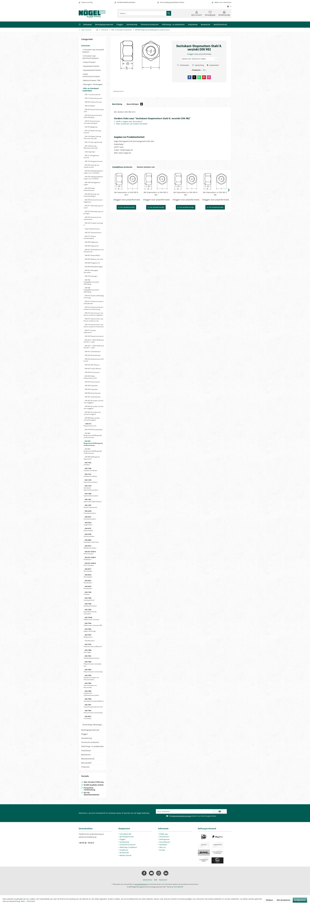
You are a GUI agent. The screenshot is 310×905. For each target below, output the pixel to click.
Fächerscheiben (89, 535)
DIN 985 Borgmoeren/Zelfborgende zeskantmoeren (93, 451)
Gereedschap (86, 738)
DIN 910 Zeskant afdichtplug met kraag (94, 297)
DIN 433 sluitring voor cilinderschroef (91, 166)
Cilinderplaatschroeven (91, 657)
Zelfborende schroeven (91, 618)
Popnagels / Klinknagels (93, 84)
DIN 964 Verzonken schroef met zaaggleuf (93, 407)
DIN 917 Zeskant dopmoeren (90, 331)
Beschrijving (117, 104)
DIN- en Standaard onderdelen (90, 89)
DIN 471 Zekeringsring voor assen (93, 207)
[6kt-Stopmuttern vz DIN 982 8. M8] (215, 181)
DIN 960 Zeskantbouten (92, 393)
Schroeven (85, 45)
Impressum (163, 880)
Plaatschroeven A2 (90, 425)
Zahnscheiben (88, 529)
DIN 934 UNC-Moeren (92, 365)
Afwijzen (269, 900)
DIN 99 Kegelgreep (90, 127)
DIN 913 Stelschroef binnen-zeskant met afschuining (94, 308)
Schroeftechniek (125, 834)
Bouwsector (86, 754)
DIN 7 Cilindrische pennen (93, 98)
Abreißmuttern (89, 641)
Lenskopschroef (89, 599)
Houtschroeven (89, 62)
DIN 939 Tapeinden (91, 389)
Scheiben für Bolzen (90, 469)
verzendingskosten (141, 884)
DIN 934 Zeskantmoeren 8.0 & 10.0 (94, 360)
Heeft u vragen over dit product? (129, 121)
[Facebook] (189, 77)
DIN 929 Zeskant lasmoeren (94, 336)
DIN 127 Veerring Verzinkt (93, 142)
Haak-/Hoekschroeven (92, 229)
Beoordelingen (134, 104)
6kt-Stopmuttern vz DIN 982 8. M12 (126, 193)
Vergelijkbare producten (122, 167)
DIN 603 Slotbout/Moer (92, 255)
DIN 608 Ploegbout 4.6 (92, 263)
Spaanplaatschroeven (92, 70)
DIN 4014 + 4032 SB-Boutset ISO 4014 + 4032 (94, 341)
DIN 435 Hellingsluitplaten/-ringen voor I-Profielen (93, 178)
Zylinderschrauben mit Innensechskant (91, 677)
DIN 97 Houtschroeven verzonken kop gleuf (92, 122)
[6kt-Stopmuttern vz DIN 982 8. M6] (186, 181)
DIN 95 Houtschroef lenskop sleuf (94, 110)
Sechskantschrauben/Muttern (94, 700)
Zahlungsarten (164, 839)
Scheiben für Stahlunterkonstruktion (91, 693)
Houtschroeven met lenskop (93, 712)
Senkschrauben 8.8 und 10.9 (93, 706)
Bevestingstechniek (127, 837)
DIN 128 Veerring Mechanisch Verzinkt (91, 147)
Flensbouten (88, 582)
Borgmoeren (88, 636)
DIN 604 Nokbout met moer (93, 259)
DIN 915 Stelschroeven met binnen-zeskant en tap (93, 320)
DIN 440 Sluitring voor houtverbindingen (92, 195)
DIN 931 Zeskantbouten (92, 352)
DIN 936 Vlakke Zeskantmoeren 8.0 (90, 377)
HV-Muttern (90, 558)
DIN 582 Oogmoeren (91, 246)
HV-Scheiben (88, 570)
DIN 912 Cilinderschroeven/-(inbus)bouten (94, 302)
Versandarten (164, 837)
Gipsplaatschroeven (91, 66)
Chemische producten (90, 742)
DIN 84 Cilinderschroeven (93, 102)
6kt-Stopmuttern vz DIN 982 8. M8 (215, 193)
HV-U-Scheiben (90, 564)
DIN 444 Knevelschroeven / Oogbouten (93, 201)
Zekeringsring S (89, 152)
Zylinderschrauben (90, 547)
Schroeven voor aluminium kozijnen (90, 57)
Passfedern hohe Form (91, 541)
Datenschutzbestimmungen (181, 816)
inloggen (191, 54)
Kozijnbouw (86, 750)
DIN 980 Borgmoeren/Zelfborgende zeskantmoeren (93, 435)
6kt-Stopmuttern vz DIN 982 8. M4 (156, 193)
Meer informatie (28, 901)
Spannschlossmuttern (91, 495)
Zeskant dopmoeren (90, 506)
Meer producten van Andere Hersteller (132, 124)
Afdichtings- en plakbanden (92, 746)
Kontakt (162, 850)
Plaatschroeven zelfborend (93, 645)
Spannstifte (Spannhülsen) (92, 500)
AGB (155, 880)
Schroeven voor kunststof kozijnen (93, 50)
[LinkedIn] (165, 873)
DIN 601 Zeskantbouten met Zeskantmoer (94, 251)
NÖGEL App (163, 834)
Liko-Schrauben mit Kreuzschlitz (90, 685)
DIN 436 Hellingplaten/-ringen (92, 183)
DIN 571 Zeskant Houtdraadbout (90, 237)
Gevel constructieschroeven (91, 75)
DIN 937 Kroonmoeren (92, 382)
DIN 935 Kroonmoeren (92, 372)
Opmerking (199, 65)
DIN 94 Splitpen (89, 106)
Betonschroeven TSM (91, 80)
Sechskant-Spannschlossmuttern (91, 488)
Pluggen (84, 734)
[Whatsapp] (199, 77)
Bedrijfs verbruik (125, 855)
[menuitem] (224, 13)
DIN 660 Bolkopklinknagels (93, 267)
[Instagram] (209, 77)
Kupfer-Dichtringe (90, 630)
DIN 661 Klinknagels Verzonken (91, 271)
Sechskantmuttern (90, 512)
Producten (85, 767)
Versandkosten (164, 842)
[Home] (79, 24)
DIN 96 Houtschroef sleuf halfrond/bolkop (93, 116)
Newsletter (163, 845)
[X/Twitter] (194, 77)
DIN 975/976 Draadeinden (93, 430)
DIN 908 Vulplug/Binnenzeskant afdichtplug (91, 290)
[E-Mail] (204, 77)
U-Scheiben (87, 717)
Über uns (162, 847)
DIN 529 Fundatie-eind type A (93, 224)
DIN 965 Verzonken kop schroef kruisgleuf (92, 413)
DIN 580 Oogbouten (91, 242)
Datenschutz (147, 880)
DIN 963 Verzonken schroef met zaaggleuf (93, 402)
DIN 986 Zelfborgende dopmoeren (92, 458)
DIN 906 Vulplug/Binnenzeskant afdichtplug (91, 282)
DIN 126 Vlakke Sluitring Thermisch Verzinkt (92, 137)
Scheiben (87, 464)
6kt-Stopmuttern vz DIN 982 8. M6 (185, 193)
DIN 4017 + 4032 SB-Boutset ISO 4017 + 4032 (94, 347)
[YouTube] (151, 873)
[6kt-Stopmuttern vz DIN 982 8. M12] (126, 181)
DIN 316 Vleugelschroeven (93, 161)
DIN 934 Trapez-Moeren (92, 369)
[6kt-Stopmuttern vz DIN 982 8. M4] (156, 181)
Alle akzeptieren (283, 900)
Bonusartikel (86, 763)
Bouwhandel (124, 852)
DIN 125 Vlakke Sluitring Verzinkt (92, 132)
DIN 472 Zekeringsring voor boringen (93, 212)
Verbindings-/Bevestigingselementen (93, 724)
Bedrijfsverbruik (87, 759)
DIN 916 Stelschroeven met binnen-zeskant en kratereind (93, 326)
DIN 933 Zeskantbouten (92, 355)
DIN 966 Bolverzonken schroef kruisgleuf (92, 419)
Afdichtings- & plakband (128, 847)
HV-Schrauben (90, 553)
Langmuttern (88, 524)
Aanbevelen (214, 65)
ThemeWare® (178, 887)
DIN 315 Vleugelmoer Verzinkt (91, 156)
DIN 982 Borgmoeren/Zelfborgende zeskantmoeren (93, 443)
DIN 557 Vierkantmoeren (92, 233)
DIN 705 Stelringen (90, 276)
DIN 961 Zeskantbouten (92, 397)
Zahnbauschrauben (90, 605)
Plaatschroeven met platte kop (92, 664)
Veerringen (87, 651)
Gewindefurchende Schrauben (90, 612)
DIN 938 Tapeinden (91, 386)
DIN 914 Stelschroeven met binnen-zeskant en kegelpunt (93, 314)
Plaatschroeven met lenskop (93, 671)
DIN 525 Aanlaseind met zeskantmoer (92, 218)
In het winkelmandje (126, 207)
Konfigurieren (300, 900)
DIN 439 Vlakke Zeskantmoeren (89, 189)
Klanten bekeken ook (146, 167)
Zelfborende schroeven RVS (93, 624)
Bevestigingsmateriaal (90, 730)
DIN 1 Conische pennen (92, 94)
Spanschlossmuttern (90, 481)
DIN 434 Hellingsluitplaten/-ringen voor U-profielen (93, 172)
